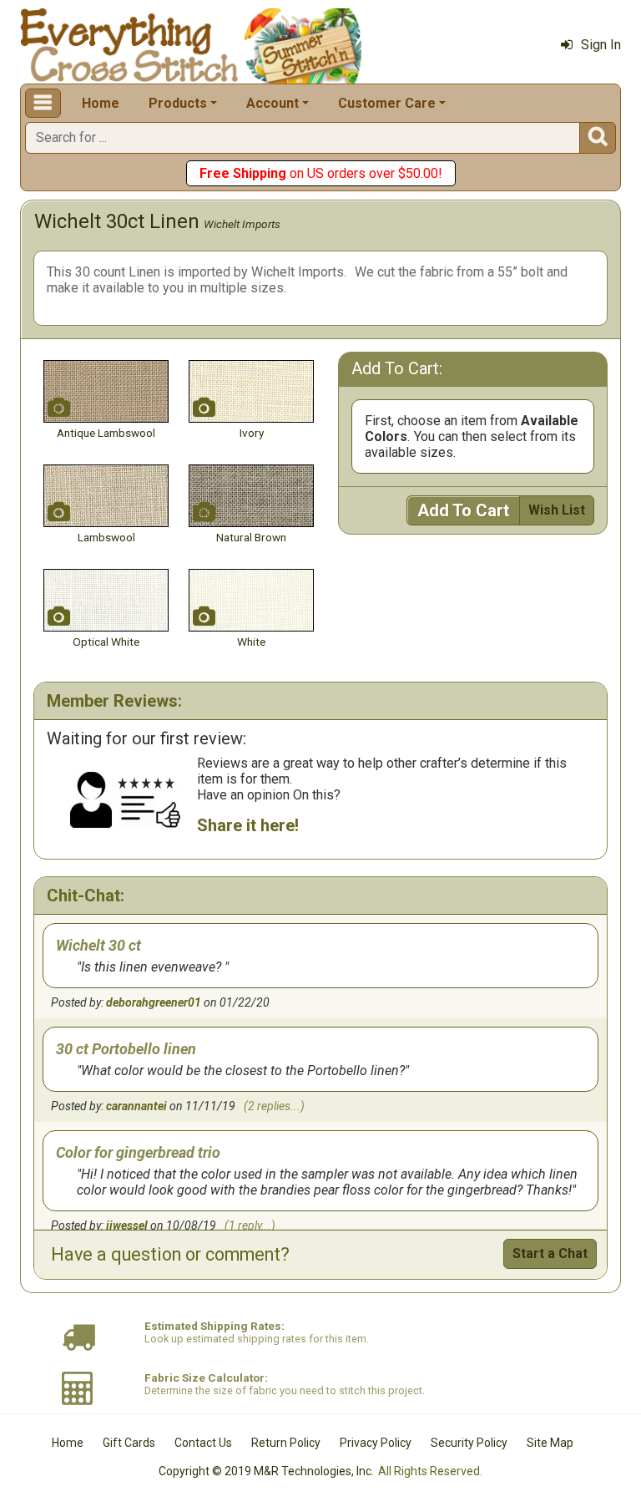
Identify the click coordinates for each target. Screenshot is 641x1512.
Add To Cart (463, 510)
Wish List (556, 510)
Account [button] (272, 103)
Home (100, 103)
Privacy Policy (375, 1442)
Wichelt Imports (242, 224)
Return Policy (285, 1442)
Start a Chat (550, 1253)
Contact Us (203, 1442)
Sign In (601, 45)
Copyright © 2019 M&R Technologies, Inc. (266, 1471)
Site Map (550, 1442)
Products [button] (178, 103)
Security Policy (469, 1442)
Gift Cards (129, 1442)
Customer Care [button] (387, 103)
